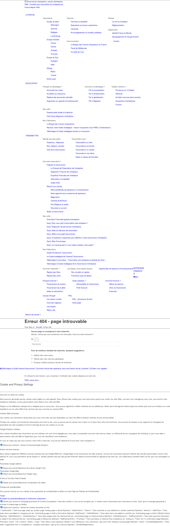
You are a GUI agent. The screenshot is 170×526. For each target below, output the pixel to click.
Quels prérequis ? (79, 280)
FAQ (70, 295)
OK (26, 380)
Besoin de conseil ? (33, 314)
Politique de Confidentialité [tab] (10, 487)
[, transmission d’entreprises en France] (44, 7)
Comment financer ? (113, 280)
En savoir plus (32, 380)
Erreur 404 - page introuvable (56, 321)
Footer (2, 495)
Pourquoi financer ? (50, 280)
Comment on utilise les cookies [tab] (12, 394)
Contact (116, 41)
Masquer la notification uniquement (32, 498)
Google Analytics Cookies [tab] (10, 429)
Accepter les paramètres (9, 498)
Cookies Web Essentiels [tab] (9, 413)
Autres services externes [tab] (9, 449)
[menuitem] (85, 14)
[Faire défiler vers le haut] (0, 371)
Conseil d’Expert (49, 295)
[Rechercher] (134, 273)
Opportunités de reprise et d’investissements (116, 268)
